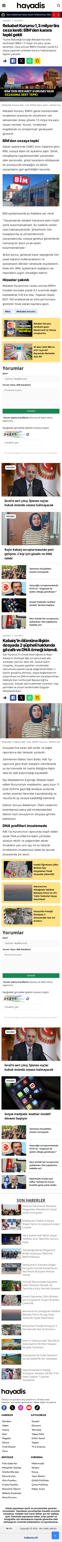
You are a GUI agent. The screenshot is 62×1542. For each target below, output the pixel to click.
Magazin (6, 1438)
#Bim (7, 311)
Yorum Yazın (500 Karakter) (17, 384)
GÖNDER (31, 411)
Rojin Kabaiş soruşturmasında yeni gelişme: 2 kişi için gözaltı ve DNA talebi (29, 554)
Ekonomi (36, 1425)
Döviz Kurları (9, 1476)
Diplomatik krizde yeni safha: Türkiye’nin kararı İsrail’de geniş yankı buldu (42, 1181)
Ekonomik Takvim (11, 1488)
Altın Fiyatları (9, 1480)
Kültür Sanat (38, 1438)
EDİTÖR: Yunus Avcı (40, 742)
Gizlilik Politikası (40, 1480)
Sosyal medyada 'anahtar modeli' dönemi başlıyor (42, 603)
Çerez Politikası (40, 1484)
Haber (5, 1425)
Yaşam (35, 1442)
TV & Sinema (38, 1446)
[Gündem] (31, 479)
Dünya (5, 1442)
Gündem (18, 20)
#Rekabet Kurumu (25, 311)
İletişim (35, 1467)
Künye (35, 1471)
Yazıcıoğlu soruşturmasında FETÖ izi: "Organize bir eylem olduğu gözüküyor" (43, 588)
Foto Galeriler (9, 1463)
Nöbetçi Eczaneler (12, 1493)
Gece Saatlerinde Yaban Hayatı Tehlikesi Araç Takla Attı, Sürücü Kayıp (33, 14)
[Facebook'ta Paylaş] (13, 61)
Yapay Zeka (38, 1433)
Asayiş (5, 1429)
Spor (4, 1433)
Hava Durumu (9, 1497)
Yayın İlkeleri (38, 1476)
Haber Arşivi (38, 1488)
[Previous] (54, 15)
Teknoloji (36, 1429)
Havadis (7, 20)
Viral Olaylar (9, 1446)
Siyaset (35, 1421)
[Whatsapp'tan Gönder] (29, 61)
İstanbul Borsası (10, 1471)
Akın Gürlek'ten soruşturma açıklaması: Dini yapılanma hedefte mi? (44, 621)
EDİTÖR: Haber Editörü (39, 105)
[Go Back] (55, 1535)
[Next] (58, 15)
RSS (10, 1528)
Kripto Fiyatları (10, 1484)
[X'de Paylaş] (21, 61)
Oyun (5, 1450)
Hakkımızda (38, 1463)
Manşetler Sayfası (11, 1467)
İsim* (5, 373)
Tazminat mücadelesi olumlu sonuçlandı (40, 570)
